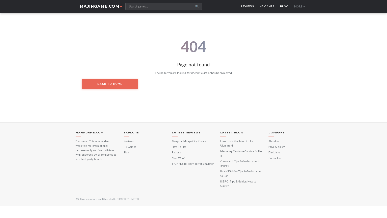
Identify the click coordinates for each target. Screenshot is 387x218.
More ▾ (299, 6)
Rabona (176, 152)
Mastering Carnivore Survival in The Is (241, 153)
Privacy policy (276, 146)
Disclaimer (274, 152)
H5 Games (267, 6)
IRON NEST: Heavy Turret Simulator (193, 163)
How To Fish (179, 146)
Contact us (274, 158)
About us (273, 141)
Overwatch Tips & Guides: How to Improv (240, 163)
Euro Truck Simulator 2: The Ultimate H (236, 143)
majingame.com (99, 6)
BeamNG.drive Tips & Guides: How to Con (240, 173)
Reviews (247, 6)
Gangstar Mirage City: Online (189, 141)
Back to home (109, 83)
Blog (284, 6)
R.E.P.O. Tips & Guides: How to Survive (238, 184)
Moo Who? (178, 158)
